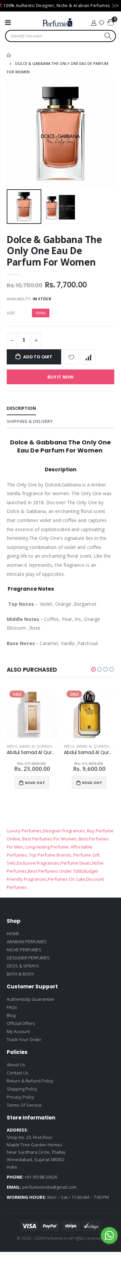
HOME (13, 934)
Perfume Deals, (76, 863)
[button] (93, 669)
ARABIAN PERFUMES (27, 942)
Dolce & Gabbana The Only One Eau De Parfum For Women (54, 250)
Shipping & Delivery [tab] (30, 421)
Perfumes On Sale (66, 879)
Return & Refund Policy (30, 1081)
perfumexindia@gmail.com (49, 1187)
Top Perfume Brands (50, 855)
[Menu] (8, 22)
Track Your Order (24, 1039)
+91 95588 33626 (41, 1177)
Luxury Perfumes (24, 831)
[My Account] (93, 23)
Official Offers (21, 1023)
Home (9, 55)
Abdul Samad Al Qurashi (29, 746)
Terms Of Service (24, 1105)
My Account (18, 1031)
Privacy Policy (20, 1097)
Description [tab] (21, 408)
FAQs (12, 1007)
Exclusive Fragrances (38, 863)
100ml (40, 312)
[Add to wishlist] (71, 356)
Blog (11, 1015)
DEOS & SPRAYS (23, 966)
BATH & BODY (20, 974)
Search (107, 36)
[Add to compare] (88, 356)
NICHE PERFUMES (24, 950)
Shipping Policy (22, 1089)
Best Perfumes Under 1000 (55, 871)
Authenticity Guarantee (30, 999)
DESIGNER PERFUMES (28, 958)
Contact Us (18, 1073)
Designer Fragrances (64, 831)
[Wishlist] (102, 23)
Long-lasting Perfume (46, 847)
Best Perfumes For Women (49, 839)
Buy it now (60, 377)
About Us (16, 1065)
